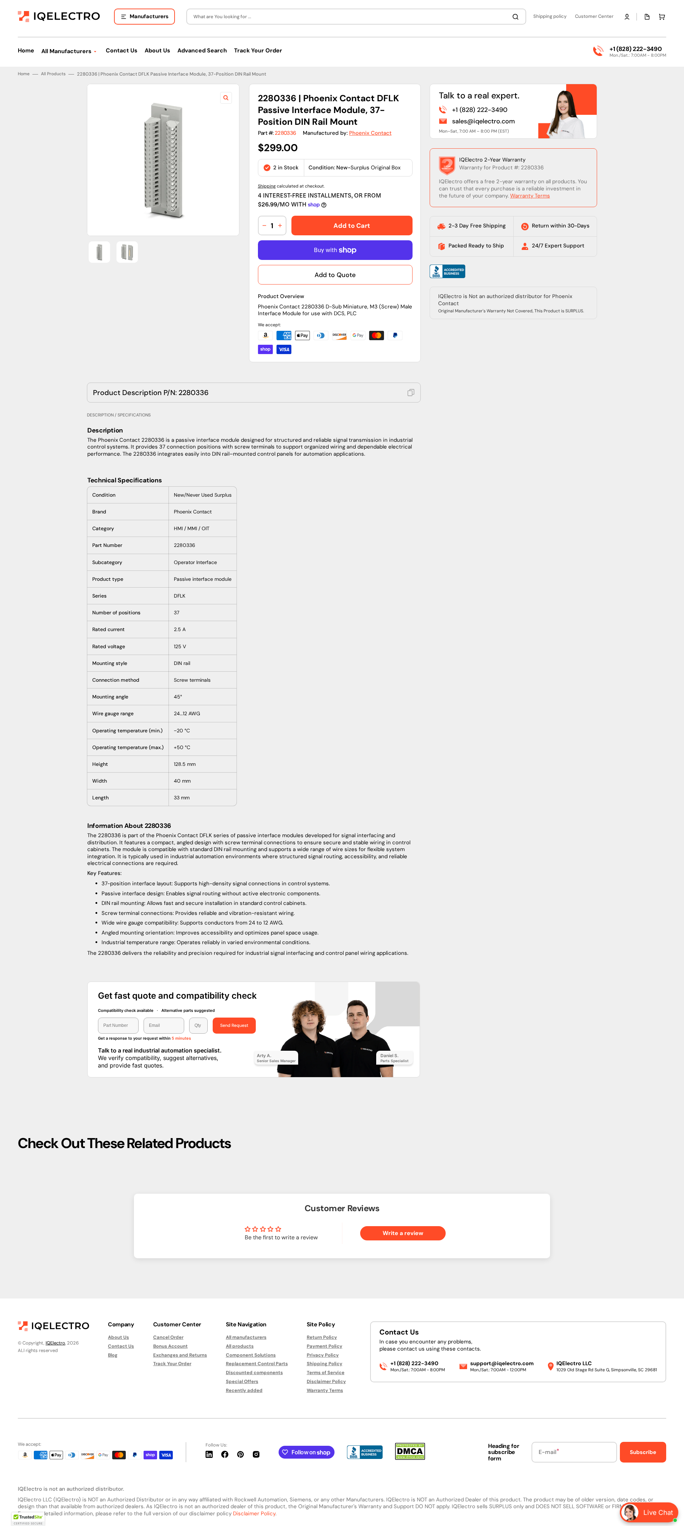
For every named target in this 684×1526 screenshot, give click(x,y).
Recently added (244, 1390)
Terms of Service (325, 1372)
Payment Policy (324, 1346)
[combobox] (356, 17)
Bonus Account (170, 1346)
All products (240, 1346)
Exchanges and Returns (180, 1355)
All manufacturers (246, 1337)
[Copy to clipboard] (411, 392)
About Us (118, 1337)
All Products (53, 74)
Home (24, 74)
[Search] (517, 17)
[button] (627, 17)
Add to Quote (335, 275)
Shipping (267, 186)
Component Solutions (251, 1355)
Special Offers (242, 1381)
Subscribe (643, 1452)
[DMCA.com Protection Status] (410, 1458)
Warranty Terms (530, 195)
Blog (113, 1355)
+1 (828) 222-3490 (636, 49)
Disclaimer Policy (326, 1381)
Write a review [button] (403, 1233)
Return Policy (322, 1337)
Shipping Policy (324, 1364)
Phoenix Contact (370, 133)
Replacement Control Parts (257, 1364)
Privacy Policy (323, 1355)
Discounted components (254, 1372)
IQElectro (55, 1343)
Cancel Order (168, 1337)
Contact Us (121, 1346)
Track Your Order (172, 1364)
